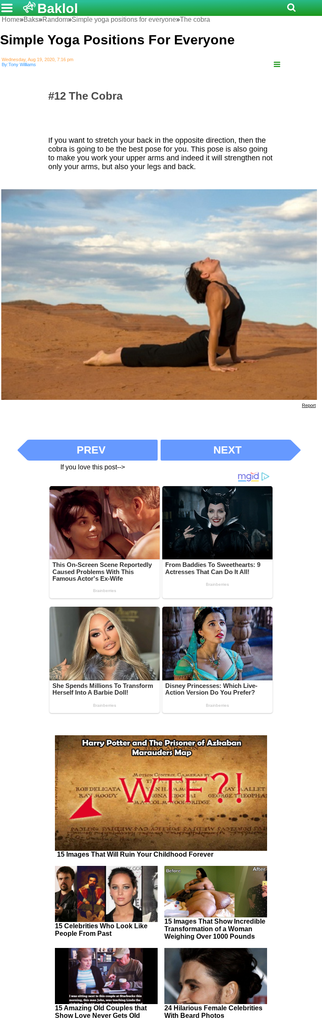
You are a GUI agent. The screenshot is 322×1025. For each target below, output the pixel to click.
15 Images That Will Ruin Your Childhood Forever (135, 854)
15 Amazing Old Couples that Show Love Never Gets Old (101, 1011)
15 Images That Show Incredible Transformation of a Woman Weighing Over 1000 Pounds (214, 929)
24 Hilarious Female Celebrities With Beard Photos (213, 1011)
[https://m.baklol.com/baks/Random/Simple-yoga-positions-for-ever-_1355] (277, 64)
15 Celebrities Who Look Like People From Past (101, 929)
